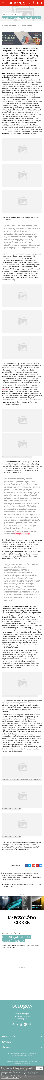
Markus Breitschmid (8, 879)
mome (36, 873)
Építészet (17, 14)
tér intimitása (28, 875)
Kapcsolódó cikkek (22, 920)
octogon (18, 879)
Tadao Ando (16, 877)
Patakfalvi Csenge (22, 533)
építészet (30, 873)
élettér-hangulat (26, 877)
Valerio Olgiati (36, 877)
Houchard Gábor (8, 873)
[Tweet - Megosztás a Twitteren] (29, 865)
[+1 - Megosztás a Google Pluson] (33, 865)
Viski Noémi (13, 26)
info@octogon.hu (22, 1019)
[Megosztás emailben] (40, 865)
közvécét (5, 389)
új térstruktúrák (7, 877)
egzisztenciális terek (20, 873)
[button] (28, 3)
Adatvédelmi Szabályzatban (10, 1078)
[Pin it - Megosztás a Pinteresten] (37, 865)
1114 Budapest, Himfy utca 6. (22, 1016)
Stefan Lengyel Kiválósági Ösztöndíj (12, 875)
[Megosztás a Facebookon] (26, 865)
